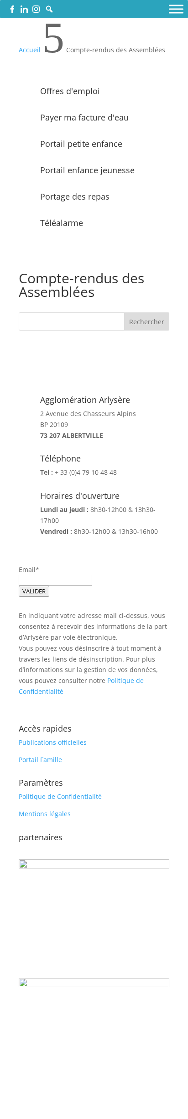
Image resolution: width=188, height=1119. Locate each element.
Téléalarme (61, 222)
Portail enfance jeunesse (87, 170)
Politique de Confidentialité (60, 796)
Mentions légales (45, 813)
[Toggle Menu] (176, 9)
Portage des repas (75, 196)
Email (27, 569)
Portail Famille (40, 759)
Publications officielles (53, 742)
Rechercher (146, 321)
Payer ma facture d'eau (84, 117)
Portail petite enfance (81, 143)
